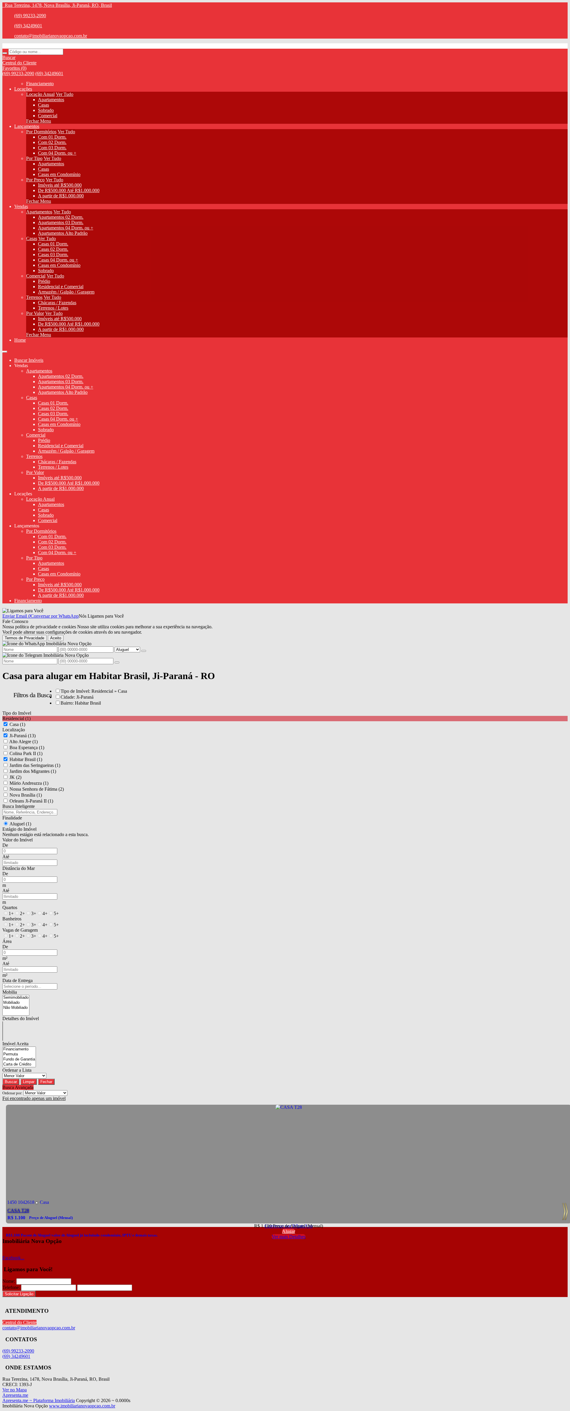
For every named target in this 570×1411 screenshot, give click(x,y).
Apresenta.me (15, 1395)
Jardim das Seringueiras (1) (35, 765)
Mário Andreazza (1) (29, 783)
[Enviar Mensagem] (117, 662)
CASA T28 (18, 1210)
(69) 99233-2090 (30, 15)
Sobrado (46, 110)
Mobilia (9, 992)
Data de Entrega (17, 980)
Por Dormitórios (41, 131)
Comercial (47, 115)
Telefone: (11, 1287)
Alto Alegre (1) (23, 741)
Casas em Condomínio (59, 174)
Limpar (28, 1081)
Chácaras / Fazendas (57, 302)
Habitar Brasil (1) (26, 759)
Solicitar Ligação (19, 1294)
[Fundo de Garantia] (19, 1059)
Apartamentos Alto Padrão (63, 233)
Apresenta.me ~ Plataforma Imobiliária (38, 1400)
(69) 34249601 (28, 25)
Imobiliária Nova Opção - (26, 45)
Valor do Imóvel (17, 839)
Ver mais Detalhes (288, 1236)
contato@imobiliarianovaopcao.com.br (50, 35)
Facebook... (13, 1257)
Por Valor (35, 313)
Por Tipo (34, 158)
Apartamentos (51, 99)
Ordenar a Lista (16, 1070)
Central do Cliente (19, 1322)
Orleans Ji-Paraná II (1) (31, 800)
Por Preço (35, 179)
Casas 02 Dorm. (53, 249)
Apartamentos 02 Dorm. (60, 217)
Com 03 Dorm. (52, 147)
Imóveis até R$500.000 (60, 185)
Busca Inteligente (18, 806)
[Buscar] (4, 53)
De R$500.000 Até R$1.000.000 (68, 190)
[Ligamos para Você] (22, 610)
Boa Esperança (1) (27, 747)
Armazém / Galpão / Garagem (66, 291)
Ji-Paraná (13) (23, 735)
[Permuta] (19, 1054)
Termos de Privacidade (24, 638)
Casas (43, 104)
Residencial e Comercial (60, 286)
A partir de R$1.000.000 (61, 195)
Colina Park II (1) (26, 753)
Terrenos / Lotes (53, 307)
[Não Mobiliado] (16, 1007)
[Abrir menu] (4, 350)
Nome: (8, 1281)
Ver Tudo (64, 94)
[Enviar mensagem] (143, 651)
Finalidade (12, 817)
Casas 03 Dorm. (53, 254)
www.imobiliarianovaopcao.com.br (82, 1405)
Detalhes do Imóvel (20, 1018)
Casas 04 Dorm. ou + (58, 259)
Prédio (44, 281)
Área (7, 941)
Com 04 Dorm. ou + (57, 153)
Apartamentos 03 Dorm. (60, 222)
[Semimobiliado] (16, 997)
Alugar (288, 1231)
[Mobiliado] (16, 1002)
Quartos (9, 907)
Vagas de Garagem (20, 930)
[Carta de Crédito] (19, 1064)
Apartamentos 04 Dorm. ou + (65, 227)
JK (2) (15, 777)
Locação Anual (40, 94)
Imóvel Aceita (15, 1043)
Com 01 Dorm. (52, 136)
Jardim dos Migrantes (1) (33, 771)
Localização (13, 729)
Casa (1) (17, 724)
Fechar (46, 1081)
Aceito (55, 638)
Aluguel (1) (20, 823)
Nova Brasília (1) (26, 795)
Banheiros (11, 918)
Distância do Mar (18, 868)
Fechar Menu (38, 120)
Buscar (11, 1081)
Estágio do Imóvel (19, 829)
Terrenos (34, 297)
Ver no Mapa (14, 1389)
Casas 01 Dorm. (53, 243)
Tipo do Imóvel (16, 713)
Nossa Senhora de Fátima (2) (37, 789)
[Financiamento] (19, 1049)
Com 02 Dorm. (52, 142)
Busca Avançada (18, 1087)
